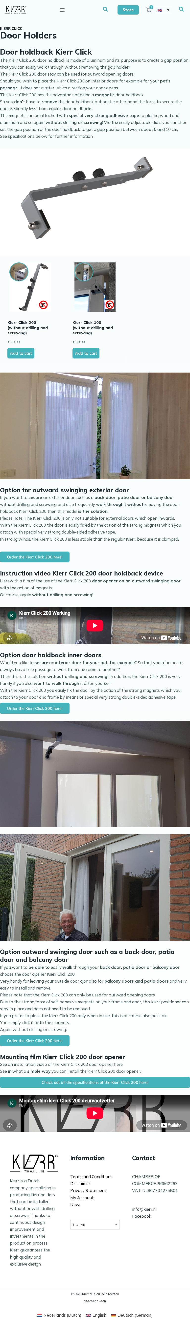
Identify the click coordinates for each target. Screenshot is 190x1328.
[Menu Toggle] (62, 9)
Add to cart (21, 353)
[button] (105, 9)
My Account (82, 1197)
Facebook (141, 1216)
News (75, 1204)
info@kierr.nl (144, 1209)
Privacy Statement (88, 1190)
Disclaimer (80, 1183)
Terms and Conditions (91, 1176)
